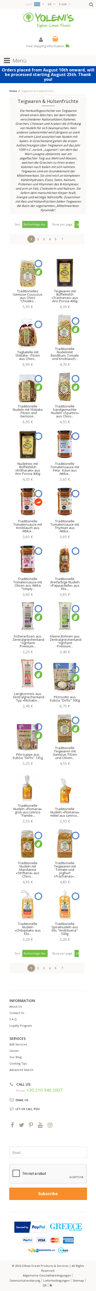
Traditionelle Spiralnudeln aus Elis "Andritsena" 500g (64, 928)
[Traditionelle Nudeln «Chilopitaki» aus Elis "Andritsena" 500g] (27, 904)
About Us (15, 1006)
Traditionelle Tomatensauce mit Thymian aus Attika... (64, 526)
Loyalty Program (20, 1025)
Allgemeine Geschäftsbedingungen (47, 1275)
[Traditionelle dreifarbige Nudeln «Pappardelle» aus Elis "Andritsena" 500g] (65, 559)
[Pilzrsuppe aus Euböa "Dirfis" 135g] (27, 735)
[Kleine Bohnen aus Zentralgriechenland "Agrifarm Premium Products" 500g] (65, 616)
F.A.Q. (13, 1019)
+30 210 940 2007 (44, 1090)
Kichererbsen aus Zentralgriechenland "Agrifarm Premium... (28, 641)
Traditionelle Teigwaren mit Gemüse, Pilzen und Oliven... (65, 753)
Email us (22, 1100)
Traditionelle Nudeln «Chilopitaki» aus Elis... (28, 928)
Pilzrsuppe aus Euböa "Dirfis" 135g (28, 756)
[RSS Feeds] (51, 1285)
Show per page (62, 224)
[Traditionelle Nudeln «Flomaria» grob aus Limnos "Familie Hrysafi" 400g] (27, 785)
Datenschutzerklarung (25, 1280)
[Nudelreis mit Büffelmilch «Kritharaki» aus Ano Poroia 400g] (27, 444)
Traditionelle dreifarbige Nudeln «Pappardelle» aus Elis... (65, 583)
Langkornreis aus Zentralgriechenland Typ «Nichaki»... (28, 697)
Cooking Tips (18, 1063)
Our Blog (15, 1057)
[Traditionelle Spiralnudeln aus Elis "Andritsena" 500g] (65, 904)
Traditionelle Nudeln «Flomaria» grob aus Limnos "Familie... (27, 810)
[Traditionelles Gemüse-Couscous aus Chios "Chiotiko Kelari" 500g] (27, 271)
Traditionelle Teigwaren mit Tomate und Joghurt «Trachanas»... (65, 869)
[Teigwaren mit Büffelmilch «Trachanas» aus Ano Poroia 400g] (65, 271)
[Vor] (62, 238)
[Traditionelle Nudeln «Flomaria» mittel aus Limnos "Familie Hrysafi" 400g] (65, 789)
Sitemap (78, 1280)
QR (44, 1285)
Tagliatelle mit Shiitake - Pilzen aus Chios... (27, 355)
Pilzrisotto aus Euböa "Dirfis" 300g (65, 699)
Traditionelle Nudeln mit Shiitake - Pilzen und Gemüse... (28, 411)
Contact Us (16, 1013)
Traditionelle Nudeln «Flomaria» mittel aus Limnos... (64, 812)
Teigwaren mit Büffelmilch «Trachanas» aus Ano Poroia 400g (64, 296)
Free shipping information (45, 46)
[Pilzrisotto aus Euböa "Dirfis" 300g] (65, 677)
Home (13, 91)
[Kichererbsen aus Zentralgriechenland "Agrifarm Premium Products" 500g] (27, 616)
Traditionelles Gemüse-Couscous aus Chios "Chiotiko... (27, 296)
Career (14, 1051)
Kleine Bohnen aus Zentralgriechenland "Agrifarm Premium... (65, 641)
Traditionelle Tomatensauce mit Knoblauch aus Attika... (27, 526)
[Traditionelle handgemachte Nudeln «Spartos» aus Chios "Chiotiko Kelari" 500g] (65, 386)
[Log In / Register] (41, 39)
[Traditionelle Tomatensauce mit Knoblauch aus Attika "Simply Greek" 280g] (27, 501)
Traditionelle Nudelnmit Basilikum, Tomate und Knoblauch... (65, 353)
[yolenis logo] (48, 20)
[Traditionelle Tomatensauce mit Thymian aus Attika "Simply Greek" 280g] (65, 501)
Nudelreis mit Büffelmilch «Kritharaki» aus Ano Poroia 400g (27, 468)
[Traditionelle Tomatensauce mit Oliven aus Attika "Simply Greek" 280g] (27, 559)
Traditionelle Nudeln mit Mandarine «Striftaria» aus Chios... (27, 869)
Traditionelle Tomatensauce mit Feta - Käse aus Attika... (64, 468)
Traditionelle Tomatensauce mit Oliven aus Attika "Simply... (27, 583)
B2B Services (18, 1044)
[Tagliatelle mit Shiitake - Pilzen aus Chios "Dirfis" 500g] (27, 332)
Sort (17, 224)
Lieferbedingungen (56, 1280)
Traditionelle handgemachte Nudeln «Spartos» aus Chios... (65, 411)
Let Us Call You (28, 1109)
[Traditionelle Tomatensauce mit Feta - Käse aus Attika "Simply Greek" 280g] (65, 444)
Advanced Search (21, 1070)
